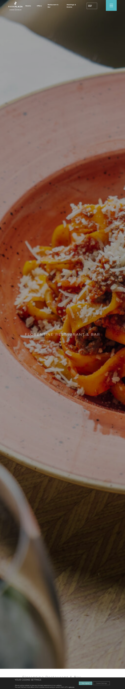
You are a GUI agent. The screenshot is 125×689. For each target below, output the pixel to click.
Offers (39, 6)
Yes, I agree (85, 683)
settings (71, 687)
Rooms (28, 6)
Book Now (90, 6)
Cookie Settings (101, 683)
